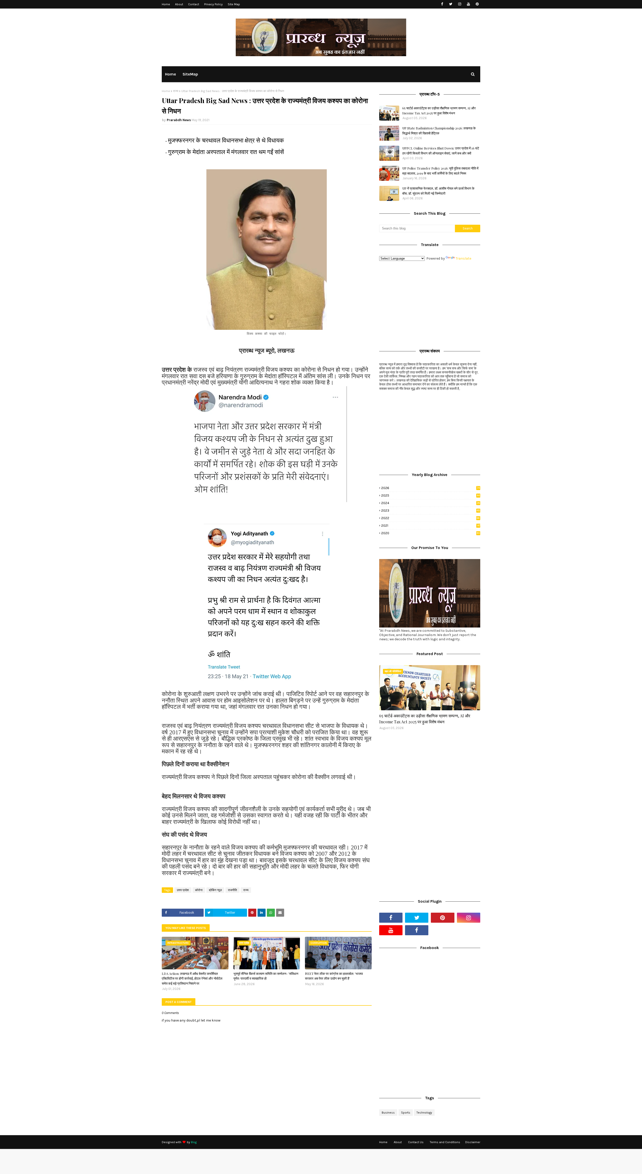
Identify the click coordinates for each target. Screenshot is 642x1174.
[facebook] (442, 4)
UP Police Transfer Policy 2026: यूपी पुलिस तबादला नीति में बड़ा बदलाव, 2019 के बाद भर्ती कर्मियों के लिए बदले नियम (440, 170)
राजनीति (232, 890)
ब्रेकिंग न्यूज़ (215, 890)
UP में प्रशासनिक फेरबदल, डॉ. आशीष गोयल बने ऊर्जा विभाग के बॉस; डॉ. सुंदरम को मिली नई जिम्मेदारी (438, 190)
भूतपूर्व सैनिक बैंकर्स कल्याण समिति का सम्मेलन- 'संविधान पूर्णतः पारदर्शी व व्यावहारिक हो (265, 976)
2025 (430, 495)
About (179, 4)
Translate (463, 258)
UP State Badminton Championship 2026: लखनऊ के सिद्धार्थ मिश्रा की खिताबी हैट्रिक (439, 130)
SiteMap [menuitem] (190, 74)
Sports (405, 1112)
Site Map (234, 4)
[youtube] (468, 4)
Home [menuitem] (170, 74)
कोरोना (199, 890)
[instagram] (459, 4)
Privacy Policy (213, 4)
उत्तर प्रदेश (183, 890)
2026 (430, 488)
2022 (430, 518)
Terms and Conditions (445, 1142)
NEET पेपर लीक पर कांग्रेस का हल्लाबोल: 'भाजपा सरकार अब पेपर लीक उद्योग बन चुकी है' (334, 976)
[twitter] (451, 4)
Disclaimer (472, 1142)
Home (166, 4)
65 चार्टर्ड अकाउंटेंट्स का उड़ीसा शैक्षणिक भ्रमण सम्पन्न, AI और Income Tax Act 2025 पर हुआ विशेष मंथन (439, 110)
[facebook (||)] (416, 930)
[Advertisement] (429, 303)
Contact (193, 4)
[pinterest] (477, 4)
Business (388, 1112)
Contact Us (416, 1142)
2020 (430, 533)
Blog (194, 1142)
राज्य (175, 91)
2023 (430, 510)
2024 (430, 503)
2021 (430, 525)
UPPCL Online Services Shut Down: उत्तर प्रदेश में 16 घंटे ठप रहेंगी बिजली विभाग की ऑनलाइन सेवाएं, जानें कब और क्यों (440, 150)
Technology (424, 1112)
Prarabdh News (179, 120)
